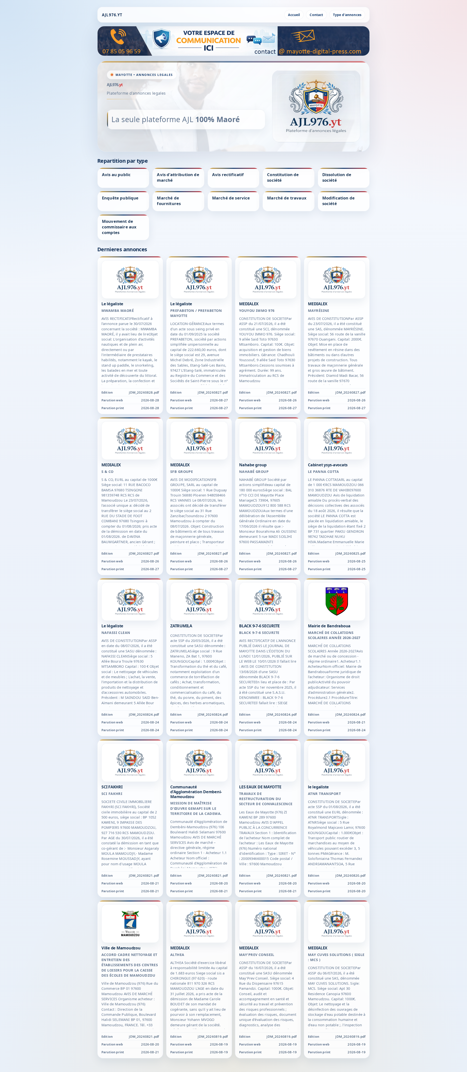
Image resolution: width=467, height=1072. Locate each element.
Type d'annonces (347, 14)
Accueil (294, 14)
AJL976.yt (112, 14)
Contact (316, 14)
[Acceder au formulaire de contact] (233, 41)
